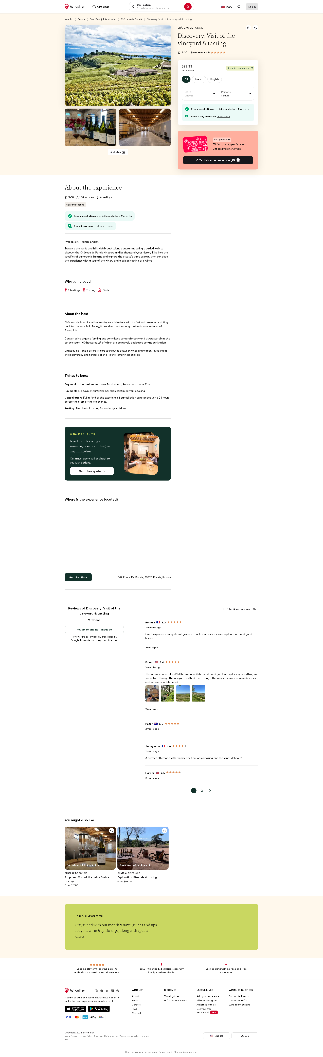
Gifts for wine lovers (175, 1000)
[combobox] (159, 7)
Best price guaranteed (238, 68)
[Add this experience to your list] (255, 27)
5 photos (116, 152)
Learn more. (223, 116)
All (186, 79)
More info (243, 109)
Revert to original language (94, 629)
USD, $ (245, 1035)
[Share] (248, 27)
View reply (151, 647)
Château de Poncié (190, 27)
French (199, 79)
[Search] (188, 6)
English (214, 79)
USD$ (229, 6)
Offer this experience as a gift (215, 160)
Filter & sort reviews (238, 608)
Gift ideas (103, 6)
